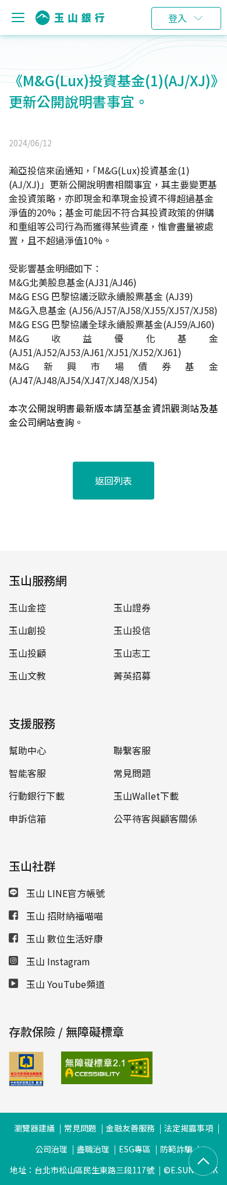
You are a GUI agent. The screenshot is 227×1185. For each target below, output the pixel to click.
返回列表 (113, 480)
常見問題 (132, 773)
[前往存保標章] (26, 1082)
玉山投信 (132, 630)
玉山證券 (132, 607)
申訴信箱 (27, 818)
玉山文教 (27, 676)
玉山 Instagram (57, 961)
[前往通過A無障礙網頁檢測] (78, 1068)
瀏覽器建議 (34, 1128)
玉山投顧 (27, 653)
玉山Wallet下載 (146, 796)
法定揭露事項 (188, 1128)
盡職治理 (93, 1149)
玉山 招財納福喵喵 (63, 916)
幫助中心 (27, 750)
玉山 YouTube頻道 (64, 984)
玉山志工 (132, 653)
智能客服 (27, 773)
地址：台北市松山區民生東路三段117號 (82, 1170)
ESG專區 (135, 1149)
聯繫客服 (132, 750)
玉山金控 (27, 607)
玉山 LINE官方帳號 (64, 893)
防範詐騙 (176, 1149)
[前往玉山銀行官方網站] (70, 17)
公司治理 (51, 1149)
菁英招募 (132, 676)
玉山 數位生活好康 (63, 938)
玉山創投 (27, 630)
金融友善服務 (130, 1128)
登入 (177, 18)
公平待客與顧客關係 (155, 818)
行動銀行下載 (37, 796)
